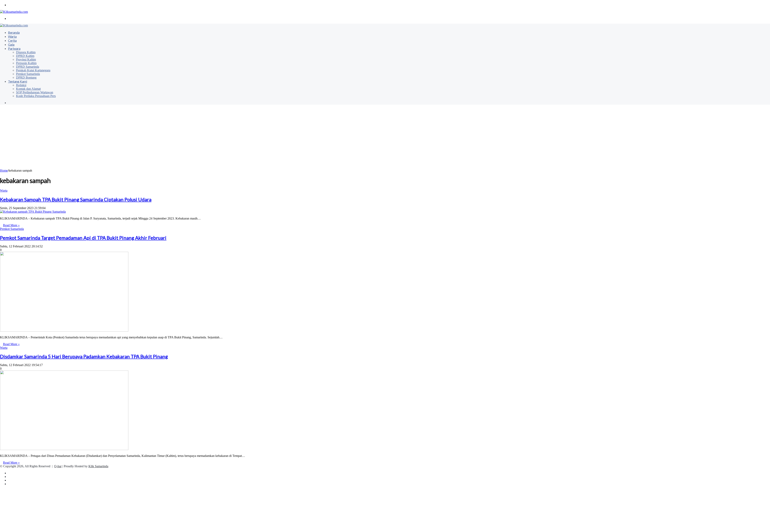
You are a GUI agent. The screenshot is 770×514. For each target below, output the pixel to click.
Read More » (11, 225)
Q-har (58, 466)
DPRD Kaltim (25, 56)
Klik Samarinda (98, 466)
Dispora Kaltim (25, 52)
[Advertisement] (385, 139)
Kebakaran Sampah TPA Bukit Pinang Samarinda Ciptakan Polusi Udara (75, 199)
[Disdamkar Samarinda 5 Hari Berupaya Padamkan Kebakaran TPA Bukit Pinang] (64, 449)
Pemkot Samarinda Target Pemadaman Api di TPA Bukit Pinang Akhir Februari (83, 238)
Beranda (14, 32)
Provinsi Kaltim (26, 59)
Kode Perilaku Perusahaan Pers (36, 96)
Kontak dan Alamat (28, 88)
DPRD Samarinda (27, 66)
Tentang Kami (17, 81)
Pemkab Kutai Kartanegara (33, 70)
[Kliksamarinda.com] (14, 11)
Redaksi (21, 85)
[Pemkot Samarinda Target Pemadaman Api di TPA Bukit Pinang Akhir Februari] (64, 330)
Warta (12, 36)
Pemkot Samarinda (28, 74)
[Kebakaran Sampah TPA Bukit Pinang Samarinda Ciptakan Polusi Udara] (33, 211)
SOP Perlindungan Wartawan (34, 92)
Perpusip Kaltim (26, 63)
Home (4, 170)
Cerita (12, 40)
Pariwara (14, 48)
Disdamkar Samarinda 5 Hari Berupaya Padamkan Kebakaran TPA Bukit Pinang (84, 356)
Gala (11, 44)
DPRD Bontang (26, 77)
